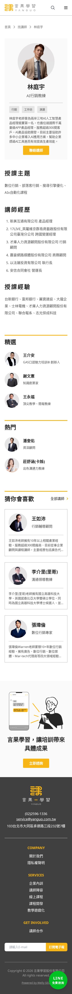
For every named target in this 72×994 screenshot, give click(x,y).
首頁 (8, 27)
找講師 (22, 27)
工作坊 (28, 109)
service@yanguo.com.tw (36, 819)
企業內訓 (36, 883)
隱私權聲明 (36, 862)
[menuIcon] (62, 7)
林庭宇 (38, 27)
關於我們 (36, 856)
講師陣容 (36, 890)
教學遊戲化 (36, 910)
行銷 (14, 109)
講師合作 (36, 931)
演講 (42, 109)
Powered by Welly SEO (36, 983)
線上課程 (36, 897)
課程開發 (36, 903)
